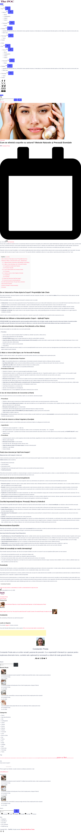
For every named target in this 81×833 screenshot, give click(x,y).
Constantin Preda (4, 596)
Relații (2, 742)
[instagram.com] (3, 89)
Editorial (3, 728)
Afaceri (2, 715)
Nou (2, 737)
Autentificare (4, 820)
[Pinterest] (46, 658)
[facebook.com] (3, 81)
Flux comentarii (4, 824)
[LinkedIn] (42, 658)
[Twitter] (38, 658)
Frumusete (2, 140)
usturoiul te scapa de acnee (32, 587)
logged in (8, 625)
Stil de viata (3, 748)
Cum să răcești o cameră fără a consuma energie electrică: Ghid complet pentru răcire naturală (21, 695)
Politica (2, 739)
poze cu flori (62, 757)
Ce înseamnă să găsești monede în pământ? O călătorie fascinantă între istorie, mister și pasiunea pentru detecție (26, 675)
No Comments (11, 241)
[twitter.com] (3, 84)
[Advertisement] (23, 633)
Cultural (3, 724)
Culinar (2, 722)
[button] (15, 99)
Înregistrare (3, 819)
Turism (2, 751)
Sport (2, 746)
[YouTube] (44, 658)
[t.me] (3, 86)
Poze (2, 740)
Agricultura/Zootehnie (6, 717)
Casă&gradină (4, 720)
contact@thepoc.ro (4, 771)
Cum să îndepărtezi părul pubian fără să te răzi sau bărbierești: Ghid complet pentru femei (20, 705)
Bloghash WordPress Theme (27, 829)
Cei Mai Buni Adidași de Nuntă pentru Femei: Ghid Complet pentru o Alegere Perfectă (20, 685)
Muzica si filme (4, 735)
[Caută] (16, 665)
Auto (2, 719)
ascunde (7, 256)
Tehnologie (3, 750)
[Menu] (1, 4)
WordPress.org (4, 826)
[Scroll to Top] (2, 832)
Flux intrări (3, 822)
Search (1, 661)
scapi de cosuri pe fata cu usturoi (7, 587)
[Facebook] (36, 658)
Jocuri (2, 733)
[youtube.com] (3, 91)
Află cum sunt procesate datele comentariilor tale (33, 628)
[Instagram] (40, 658)
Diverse (3, 726)
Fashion (3, 729)
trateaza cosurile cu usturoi (20, 587)
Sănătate (3, 744)
